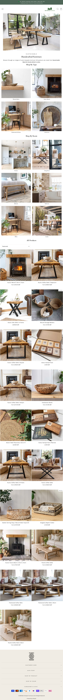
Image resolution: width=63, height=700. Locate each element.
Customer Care (31, 665)
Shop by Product (31, 675)
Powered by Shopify (31, 698)
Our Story (31, 670)
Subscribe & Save (31, 686)
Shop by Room (31, 681)
